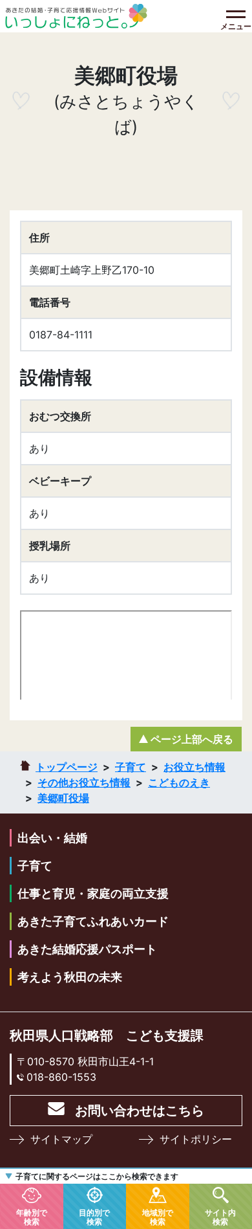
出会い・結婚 (52, 838)
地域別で (157, 1217)
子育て (130, 766)
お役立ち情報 (194, 766)
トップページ (67, 766)
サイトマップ (61, 1139)
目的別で (94, 1217)
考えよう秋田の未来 (69, 977)
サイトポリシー (196, 1139)
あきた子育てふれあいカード (93, 921)
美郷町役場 (63, 798)
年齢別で (31, 1217)
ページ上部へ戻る (192, 739)
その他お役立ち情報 (84, 782)
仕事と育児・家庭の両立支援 (93, 893)
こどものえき (179, 782)
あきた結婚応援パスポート (87, 949)
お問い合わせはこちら (139, 1110)
